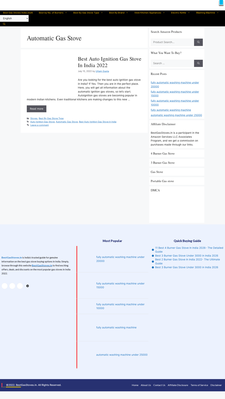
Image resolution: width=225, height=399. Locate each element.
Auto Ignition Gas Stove (42, 121)
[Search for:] (172, 42)
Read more (36, 108)
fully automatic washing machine (171, 110)
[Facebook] (5, 286)
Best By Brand (116, 12)
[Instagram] (20, 286)
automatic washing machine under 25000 (176, 115)
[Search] (198, 42)
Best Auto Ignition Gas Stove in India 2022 (109, 62)
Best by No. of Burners (51, 12)
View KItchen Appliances (147, 12)
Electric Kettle (178, 12)
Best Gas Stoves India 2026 (18, 12)
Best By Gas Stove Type (86, 12)
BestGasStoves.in (12, 257)
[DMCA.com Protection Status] (174, 219)
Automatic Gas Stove (67, 121)
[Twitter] (12, 286)
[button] (221, 2)
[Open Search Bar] (4, 24)
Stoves (34, 118)
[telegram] (27, 286)
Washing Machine (205, 12)
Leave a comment (39, 125)
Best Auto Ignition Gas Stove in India (97, 121)
